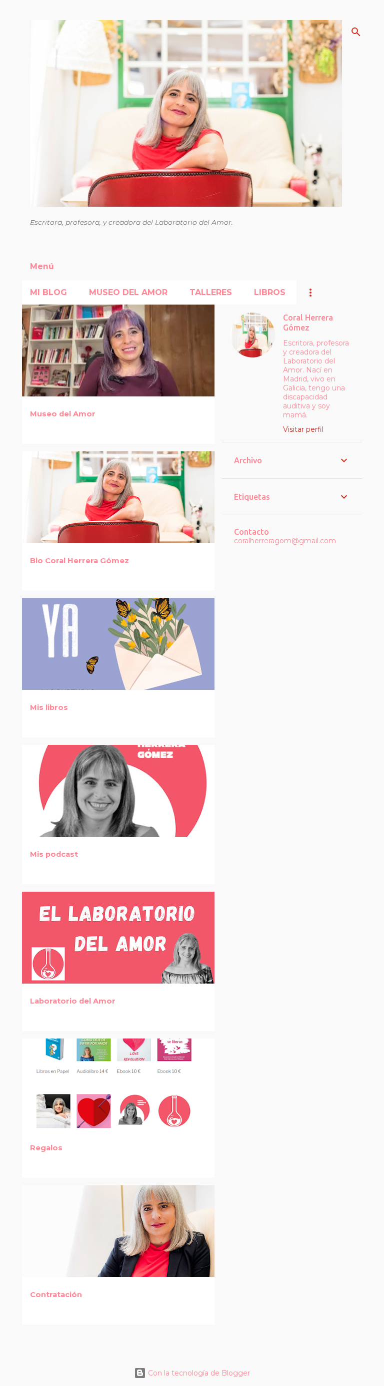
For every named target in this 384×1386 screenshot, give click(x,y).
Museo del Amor (128, 292)
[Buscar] (356, 32)
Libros (270, 292)
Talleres (211, 292)
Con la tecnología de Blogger (198, 1373)
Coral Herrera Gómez (308, 322)
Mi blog (48, 292)
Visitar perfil (303, 429)
